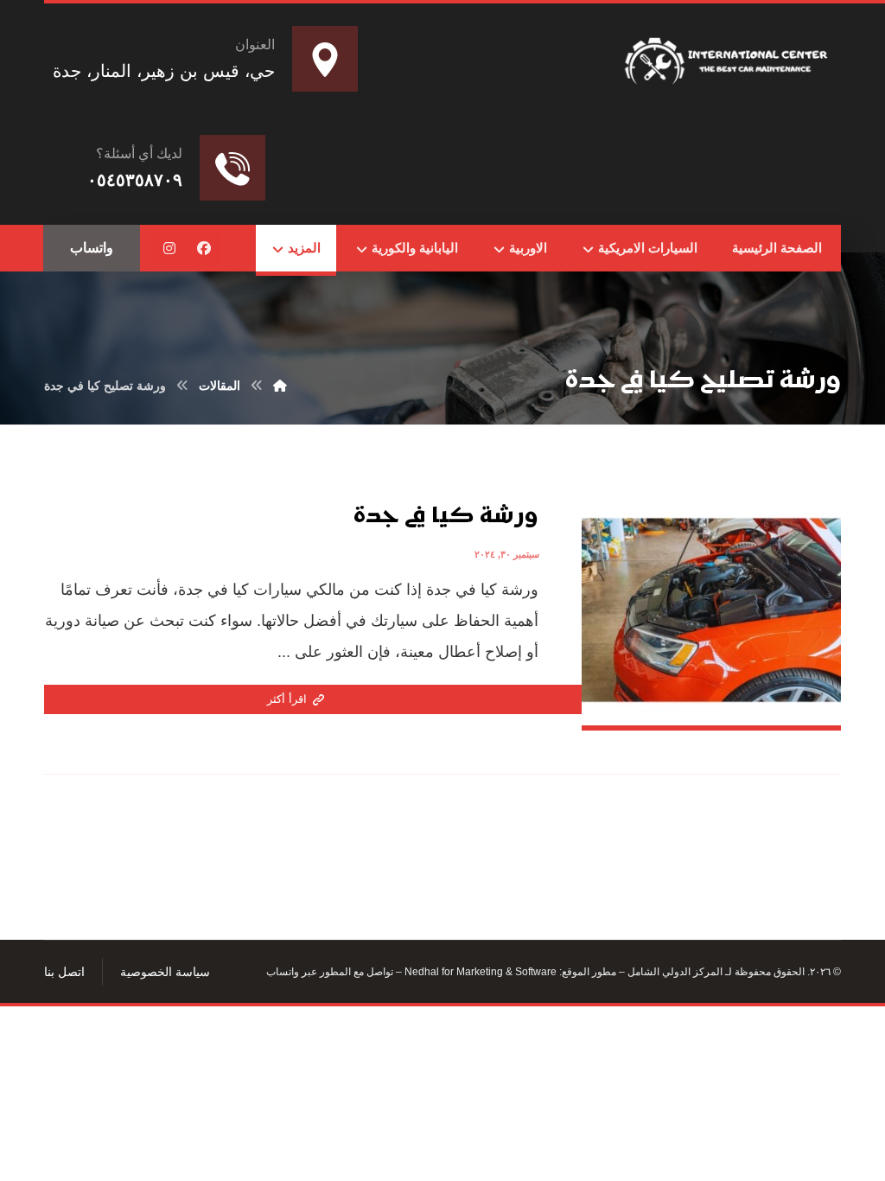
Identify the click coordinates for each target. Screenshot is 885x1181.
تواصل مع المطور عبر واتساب (329, 972)
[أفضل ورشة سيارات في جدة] (728, 57)
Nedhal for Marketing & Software (479, 972)
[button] (204, 248)
